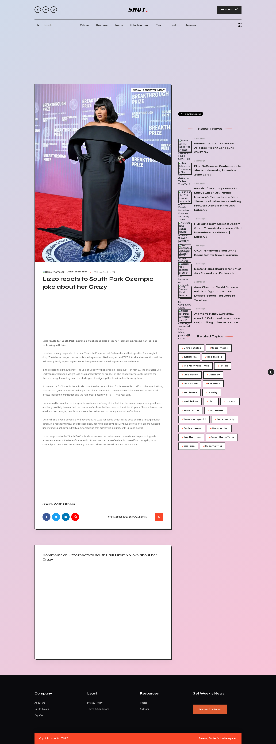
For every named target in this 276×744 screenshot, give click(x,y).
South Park (189, 392)
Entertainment (139, 25)
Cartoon (230, 401)
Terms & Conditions (98, 709)
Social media (219, 348)
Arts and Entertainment (149, 90)
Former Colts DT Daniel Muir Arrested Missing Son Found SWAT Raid (214, 148)
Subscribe (227, 9)
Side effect (190, 384)
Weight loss (190, 401)
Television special (194, 419)
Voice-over (216, 410)
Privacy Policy (95, 703)
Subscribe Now (210, 709)
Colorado (213, 384)
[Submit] (38, 25)
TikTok (223, 366)
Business (101, 25)
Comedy (213, 375)
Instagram (189, 357)
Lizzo (211, 401)
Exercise (188, 446)
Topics (143, 703)
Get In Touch (41, 709)
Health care (213, 357)
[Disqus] (102, 611)
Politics (84, 25)
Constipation (219, 428)
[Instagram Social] (53, 9)
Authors (144, 709)
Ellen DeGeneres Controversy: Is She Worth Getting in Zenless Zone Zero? (217, 170)
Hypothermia (212, 446)
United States (191, 348)
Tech (159, 25)
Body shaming (192, 428)
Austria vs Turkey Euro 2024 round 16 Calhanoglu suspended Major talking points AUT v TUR (217, 318)
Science (190, 25)
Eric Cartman (191, 437)
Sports (119, 25)
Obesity (211, 392)
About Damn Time (221, 437)
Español (38, 715)
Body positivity (225, 419)
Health (174, 25)
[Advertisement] (138, 56)
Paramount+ (190, 410)
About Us (39, 703)
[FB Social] (37, 9)
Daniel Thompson (77, 272)
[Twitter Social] (45, 9)
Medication (190, 375)
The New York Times (195, 366)
